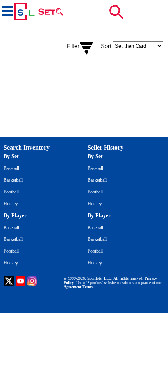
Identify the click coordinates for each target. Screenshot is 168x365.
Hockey (11, 203)
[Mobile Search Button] (116, 12)
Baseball (11, 168)
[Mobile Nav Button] (6, 10)
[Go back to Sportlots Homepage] (24, 11)
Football (11, 192)
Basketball (13, 180)
